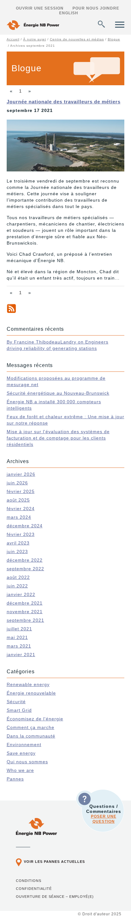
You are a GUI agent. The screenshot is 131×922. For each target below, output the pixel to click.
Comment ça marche (30, 727)
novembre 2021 (25, 611)
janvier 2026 (21, 474)
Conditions (28, 881)
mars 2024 (19, 517)
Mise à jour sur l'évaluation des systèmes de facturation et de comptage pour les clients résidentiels (58, 438)
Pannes (15, 778)
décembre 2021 (25, 603)
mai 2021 (17, 637)
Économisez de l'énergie (35, 718)
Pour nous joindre (95, 8)
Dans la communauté (31, 735)
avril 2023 (18, 542)
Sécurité (16, 701)
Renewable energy (28, 684)
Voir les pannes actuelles (54, 861)
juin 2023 (17, 551)
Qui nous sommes (27, 761)
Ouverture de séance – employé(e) (55, 896)
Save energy (21, 753)
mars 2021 (19, 645)
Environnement (24, 744)
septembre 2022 (25, 568)
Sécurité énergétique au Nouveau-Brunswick (58, 393)
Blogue (114, 39)
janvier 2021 (21, 654)
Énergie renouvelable (31, 693)
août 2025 (18, 500)
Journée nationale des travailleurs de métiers (64, 101)
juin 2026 (17, 482)
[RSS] (11, 311)
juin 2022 (17, 585)
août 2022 (18, 577)
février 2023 (21, 534)
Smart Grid (19, 710)
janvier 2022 (21, 594)
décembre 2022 (25, 560)
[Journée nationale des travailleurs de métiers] (66, 169)
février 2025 (21, 491)
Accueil (13, 39)
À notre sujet (34, 39)
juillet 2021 (19, 628)
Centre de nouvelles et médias (77, 39)
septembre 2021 (25, 620)
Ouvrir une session (40, 8)
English (68, 13)
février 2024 (21, 508)
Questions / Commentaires (103, 814)
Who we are (20, 770)
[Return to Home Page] (33, 25)
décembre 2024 (25, 525)
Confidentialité (34, 889)
